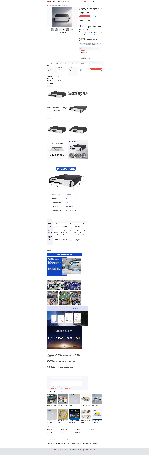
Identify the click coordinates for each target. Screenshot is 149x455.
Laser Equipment (59, 5)
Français (64, 450)
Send (52, 388)
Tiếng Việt (92, 450)
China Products (59, 449)
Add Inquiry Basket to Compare (62, 32)
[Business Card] (101, 65)
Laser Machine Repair (77, 432)
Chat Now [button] (97, 16)
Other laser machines (49, 432)
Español (59, 450)
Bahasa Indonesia (96, 450)
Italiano (70, 450)
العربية (78, 450)
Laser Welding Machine (63, 429)
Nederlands (76, 450)
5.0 (92, 63)
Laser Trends (66, 445)
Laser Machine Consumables (77, 429)
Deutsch (73, 450)
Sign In (80, 58)
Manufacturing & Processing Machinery (53, 5)
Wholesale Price (75, 449)
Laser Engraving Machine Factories (58, 443)
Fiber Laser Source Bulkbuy (73, 445)
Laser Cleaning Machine (49, 429)
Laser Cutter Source (49, 445)
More (47, 446)
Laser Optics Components (50, 439)
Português (61, 450)
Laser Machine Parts (63, 432)
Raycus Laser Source (88, 443)
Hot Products (55, 449)
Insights (94, 449)
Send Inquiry (85, 16)
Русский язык (67, 450)
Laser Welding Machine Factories (75, 443)
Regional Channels (84, 449)
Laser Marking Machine (91, 429)
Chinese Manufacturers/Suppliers (65, 449)
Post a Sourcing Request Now (68, 388)
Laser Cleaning (83, 443)
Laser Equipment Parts (64, 5)
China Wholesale (71, 449)
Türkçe (89, 450)
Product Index (87, 449)
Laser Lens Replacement (58, 439)
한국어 (80, 450)
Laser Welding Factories (67, 443)
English (56, 450)
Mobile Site (91, 449)
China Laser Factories (49, 443)
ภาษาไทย (87, 450)
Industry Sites (79, 449)
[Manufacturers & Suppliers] (51, 1)
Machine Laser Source (56, 445)
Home (47, 5)
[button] (85, 63)
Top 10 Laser (62, 445)
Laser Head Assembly (65, 439)
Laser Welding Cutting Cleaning (96, 443)
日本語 (83, 450)
